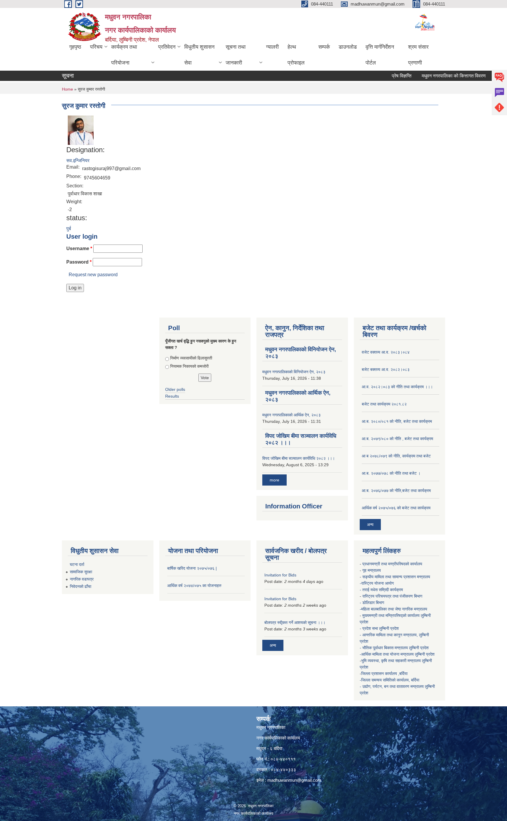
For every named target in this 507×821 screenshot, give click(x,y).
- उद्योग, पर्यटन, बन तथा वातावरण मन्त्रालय (392, 686)
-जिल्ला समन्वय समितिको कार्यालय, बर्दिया (390, 680)
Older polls (175, 389)
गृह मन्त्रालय (372, 570)
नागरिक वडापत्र (82, 579)
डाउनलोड (348, 47)
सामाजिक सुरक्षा (81, 571)
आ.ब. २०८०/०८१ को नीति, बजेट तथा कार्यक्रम (397, 421)
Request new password (93, 274)
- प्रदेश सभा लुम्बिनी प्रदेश (380, 628)
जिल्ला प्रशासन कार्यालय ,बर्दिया (385, 673)
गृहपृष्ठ (75, 47)
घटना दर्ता (77, 564)
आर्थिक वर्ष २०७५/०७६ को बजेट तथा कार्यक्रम (396, 508)
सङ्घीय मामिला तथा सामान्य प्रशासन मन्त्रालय (396, 576)
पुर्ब (68, 228)
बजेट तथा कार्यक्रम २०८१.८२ (384, 404)
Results (172, 396)
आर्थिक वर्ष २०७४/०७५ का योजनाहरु (194, 585)
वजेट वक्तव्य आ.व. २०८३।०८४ (386, 352)
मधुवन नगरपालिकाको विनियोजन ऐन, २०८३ (293, 371)
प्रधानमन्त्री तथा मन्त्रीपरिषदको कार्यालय (392, 564)
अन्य (370, 524)
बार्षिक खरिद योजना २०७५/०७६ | (192, 568)
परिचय (96, 47)
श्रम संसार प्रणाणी (418, 55)
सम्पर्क (324, 47)
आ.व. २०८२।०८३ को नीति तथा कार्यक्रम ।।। (397, 386)
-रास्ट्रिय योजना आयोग (377, 583)
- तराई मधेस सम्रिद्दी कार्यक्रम (382, 589)
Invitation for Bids (280, 575)
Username (79, 248)
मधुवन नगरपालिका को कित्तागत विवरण (441, 75)
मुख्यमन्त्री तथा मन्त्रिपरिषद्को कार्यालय (391, 615)
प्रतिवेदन (166, 47)
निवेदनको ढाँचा (80, 586)
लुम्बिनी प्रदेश (419, 647)
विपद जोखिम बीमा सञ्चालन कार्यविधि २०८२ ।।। (298, 458)
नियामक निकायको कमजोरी (189, 366)
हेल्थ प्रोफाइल (296, 55)
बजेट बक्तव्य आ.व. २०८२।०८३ (386, 369)
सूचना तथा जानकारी (236, 55)
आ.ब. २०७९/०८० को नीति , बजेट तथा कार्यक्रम (397, 438)
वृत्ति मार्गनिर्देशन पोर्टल (380, 55)
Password (79, 261)
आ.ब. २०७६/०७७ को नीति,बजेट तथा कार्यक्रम (396, 490)
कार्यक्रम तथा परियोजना (124, 55)
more (274, 480)
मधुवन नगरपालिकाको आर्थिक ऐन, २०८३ (291, 415)
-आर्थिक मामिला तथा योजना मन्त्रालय (387, 654)
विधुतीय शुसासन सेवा (199, 55)
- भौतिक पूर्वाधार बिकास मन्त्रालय (384, 647)
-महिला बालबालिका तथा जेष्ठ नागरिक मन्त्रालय (393, 609)
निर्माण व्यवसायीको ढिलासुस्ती (191, 358)
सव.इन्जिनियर (77, 160)
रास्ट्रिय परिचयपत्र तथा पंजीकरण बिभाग (392, 596)
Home (67, 89)
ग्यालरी (272, 47)
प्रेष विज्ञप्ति (389, 75)
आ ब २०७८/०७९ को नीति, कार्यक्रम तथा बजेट (396, 456)
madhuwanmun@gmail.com (294, 780)
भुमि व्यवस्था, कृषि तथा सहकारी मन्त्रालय (391, 660)
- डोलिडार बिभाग (372, 602)
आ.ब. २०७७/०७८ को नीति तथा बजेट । (391, 473)
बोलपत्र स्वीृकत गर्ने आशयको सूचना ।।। (294, 622)
